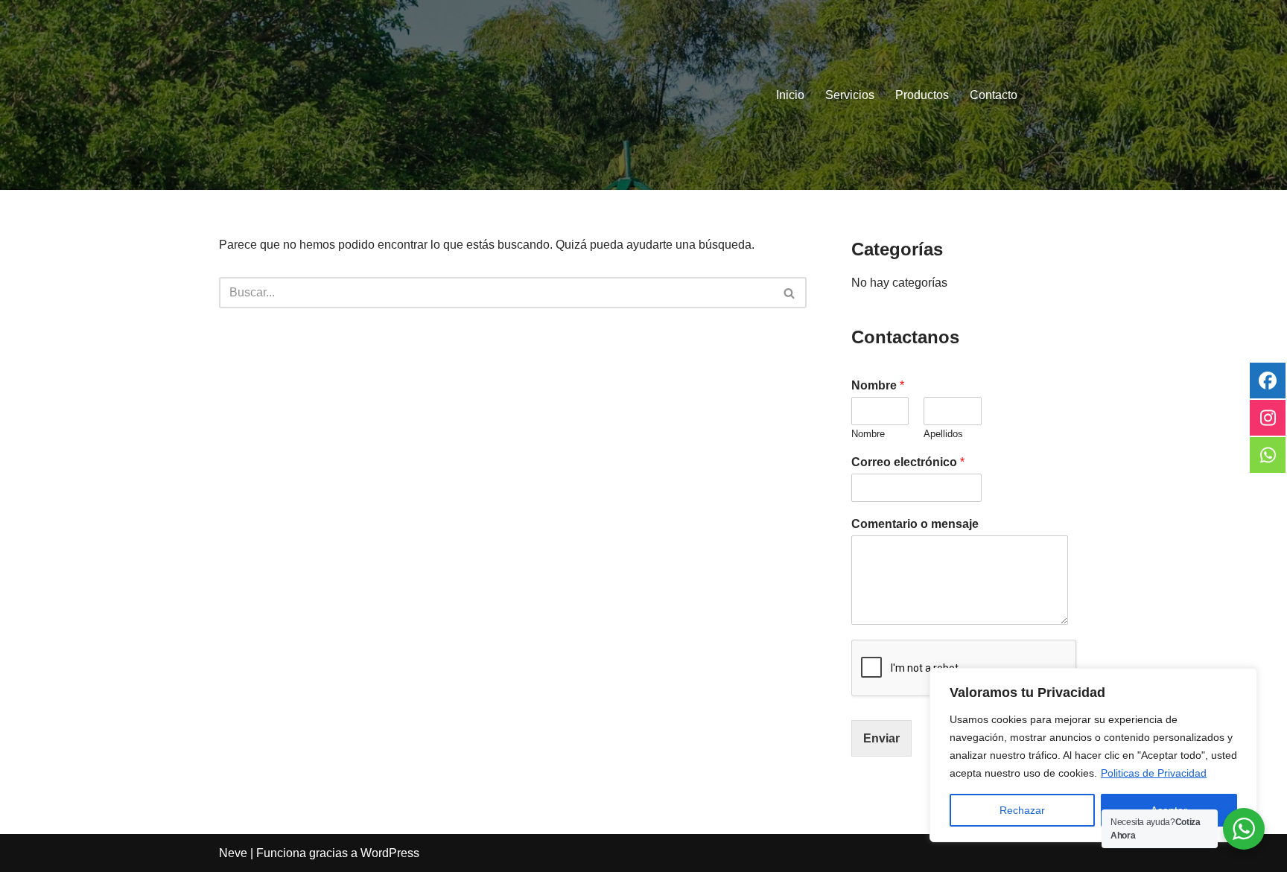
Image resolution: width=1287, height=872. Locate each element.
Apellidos (943, 433)
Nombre (877, 385)
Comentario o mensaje (915, 524)
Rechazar (1022, 810)
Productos (922, 95)
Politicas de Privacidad (1154, 773)
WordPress (389, 853)
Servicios (849, 95)
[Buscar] (790, 292)
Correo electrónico (908, 462)
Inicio (790, 95)
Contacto (993, 95)
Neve (233, 853)
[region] (1093, 755)
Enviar (881, 738)
